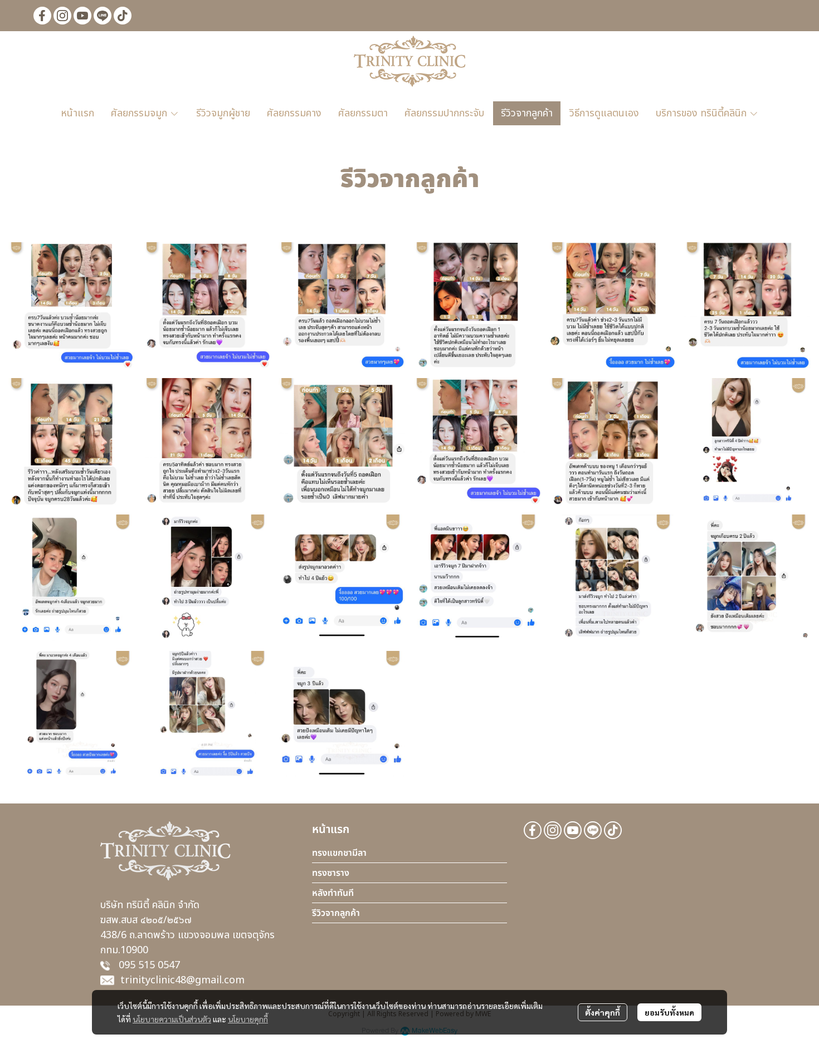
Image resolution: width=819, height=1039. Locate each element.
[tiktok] (122, 15)
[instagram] (62, 15)
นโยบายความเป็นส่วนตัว (172, 1019)
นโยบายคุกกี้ (248, 1019)
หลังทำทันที (333, 893)
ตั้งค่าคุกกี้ (602, 1012)
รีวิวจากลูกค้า (336, 913)
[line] (102, 15)
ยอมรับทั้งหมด (669, 1012)
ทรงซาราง (330, 873)
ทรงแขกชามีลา (339, 853)
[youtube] (82, 15)
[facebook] (42, 15)
